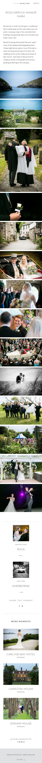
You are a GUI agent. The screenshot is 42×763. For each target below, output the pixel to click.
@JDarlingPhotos (21, 739)
